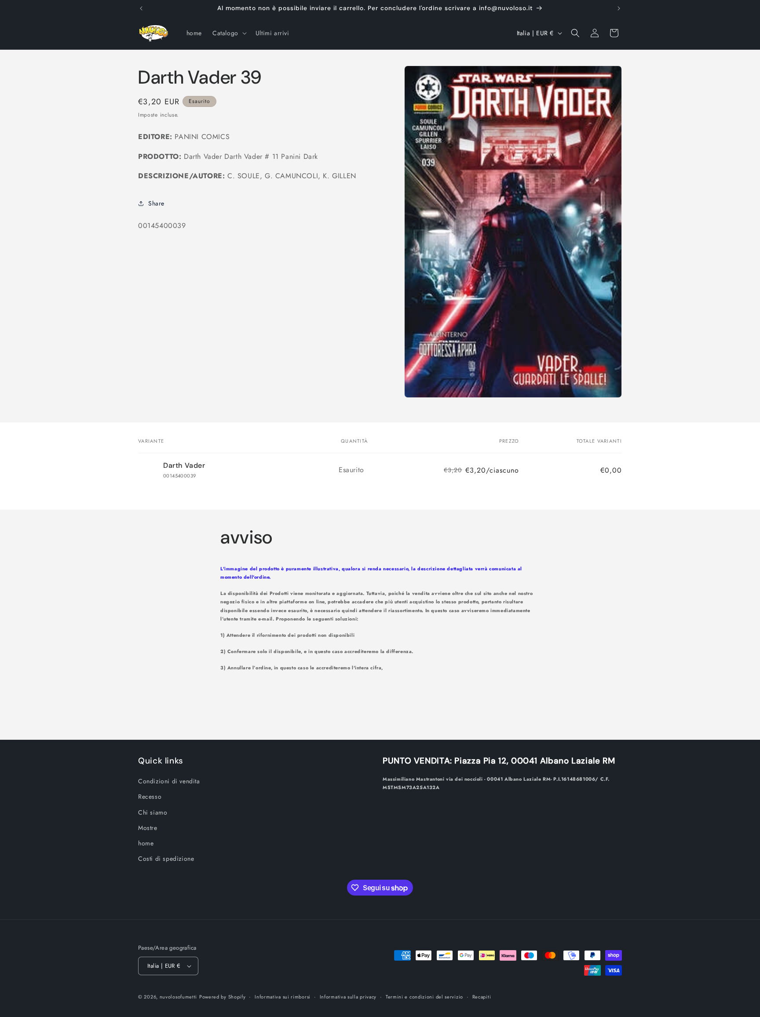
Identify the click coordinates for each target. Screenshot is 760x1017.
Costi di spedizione (166, 858)
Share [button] (156, 203)
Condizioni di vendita (169, 781)
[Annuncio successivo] (618, 8)
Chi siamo (152, 812)
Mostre (147, 827)
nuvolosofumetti (178, 996)
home (145, 843)
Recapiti (481, 996)
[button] (228, 33)
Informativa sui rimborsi (283, 996)
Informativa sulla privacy (348, 996)
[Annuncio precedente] (141, 8)
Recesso (149, 796)
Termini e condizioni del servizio (424, 996)
